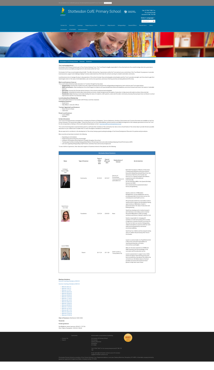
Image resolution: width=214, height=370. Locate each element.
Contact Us (64, 25)
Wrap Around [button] (111, 25)
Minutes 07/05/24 (67, 315)
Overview (82, 61)
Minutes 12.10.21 (66, 290)
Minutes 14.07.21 (66, 288)
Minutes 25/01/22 (67, 291)
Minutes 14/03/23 (67, 303)
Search (64, 340)
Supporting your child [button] (91, 25)
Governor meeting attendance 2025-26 (69, 284)
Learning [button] (79, 25)
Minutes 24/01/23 (67, 301)
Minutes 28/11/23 (67, 310)
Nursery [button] (102, 25)
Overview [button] (71, 25)
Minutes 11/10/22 (67, 298)
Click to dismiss (107, 3)
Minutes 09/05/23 (67, 305)
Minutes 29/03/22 (67, 293)
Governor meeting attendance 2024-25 (69, 281)
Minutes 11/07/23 (67, 306)
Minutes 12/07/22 (67, 296)
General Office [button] (132, 25)
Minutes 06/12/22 (67, 300)
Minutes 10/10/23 (67, 308)
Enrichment (64, 29)
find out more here (98, 3)
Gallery (151, 25)
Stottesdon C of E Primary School (69, 61)
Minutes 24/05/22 (67, 295)
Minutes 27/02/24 (67, 313)
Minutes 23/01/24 (67, 311)
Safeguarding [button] (121, 25)
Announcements (82, 29)
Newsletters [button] (142, 25)
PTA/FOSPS (72, 29)
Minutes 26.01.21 (66, 286)
